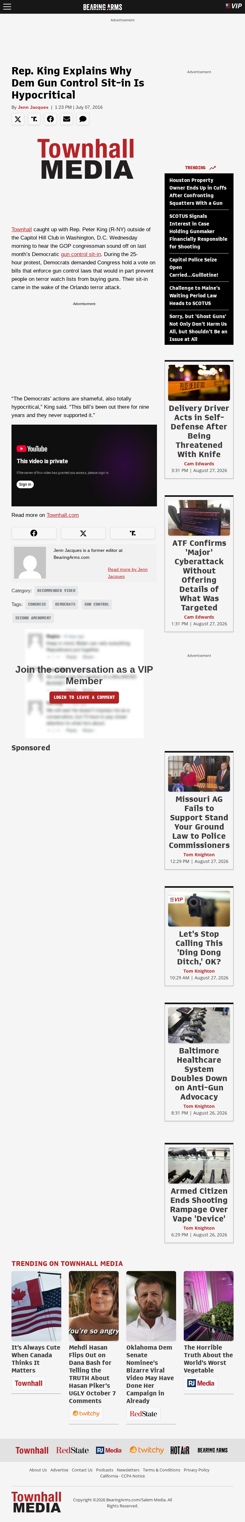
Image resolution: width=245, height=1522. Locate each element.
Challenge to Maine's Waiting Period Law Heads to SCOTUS (194, 296)
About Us (38, 1470)
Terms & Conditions (161, 1470)
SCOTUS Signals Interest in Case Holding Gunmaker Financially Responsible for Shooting (198, 231)
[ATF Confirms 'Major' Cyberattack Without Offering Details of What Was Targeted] (199, 517)
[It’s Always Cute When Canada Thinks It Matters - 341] (36, 1306)
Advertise (59, 1470)
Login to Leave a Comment (84, 697)
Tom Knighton (199, 854)
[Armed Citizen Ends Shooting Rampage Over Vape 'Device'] (199, 1165)
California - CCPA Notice (122, 1476)
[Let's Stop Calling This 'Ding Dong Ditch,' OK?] (199, 908)
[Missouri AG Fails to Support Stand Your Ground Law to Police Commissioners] (199, 773)
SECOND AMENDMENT (33, 618)
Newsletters (128, 1470)
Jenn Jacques (33, 107)
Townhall (21, 229)
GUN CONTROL (97, 604)
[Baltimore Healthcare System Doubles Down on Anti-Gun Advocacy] (199, 1025)
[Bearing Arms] (102, 6)
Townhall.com (63, 515)
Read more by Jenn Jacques (128, 573)
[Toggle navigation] (7, 7)
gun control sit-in (81, 254)
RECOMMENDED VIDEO (56, 590)
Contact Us (82, 1470)
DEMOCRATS (65, 604)
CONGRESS (37, 604)
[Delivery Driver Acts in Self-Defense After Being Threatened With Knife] (199, 382)
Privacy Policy (197, 1470)
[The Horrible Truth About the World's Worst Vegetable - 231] (209, 1306)
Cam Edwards (199, 464)
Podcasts (104, 1470)
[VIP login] (234, 7)
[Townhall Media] (36, 1502)
